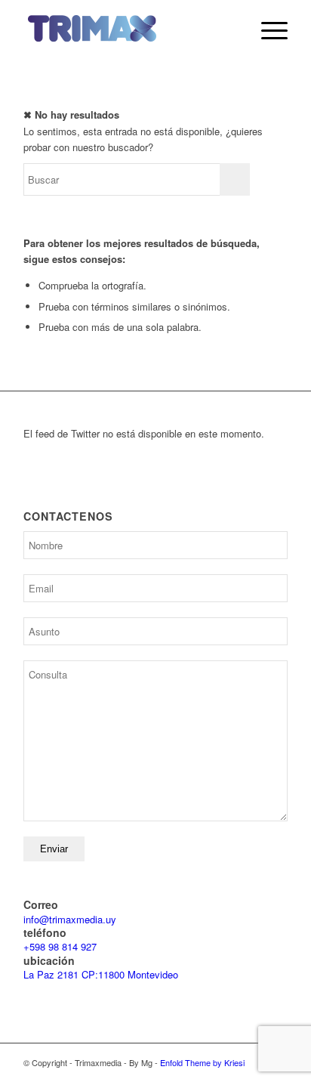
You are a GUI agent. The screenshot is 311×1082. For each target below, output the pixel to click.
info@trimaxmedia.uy (69, 919)
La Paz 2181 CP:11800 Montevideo (100, 974)
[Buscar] (231, 30)
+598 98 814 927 (60, 946)
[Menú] (267, 30)
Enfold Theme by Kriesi (202, 1062)
